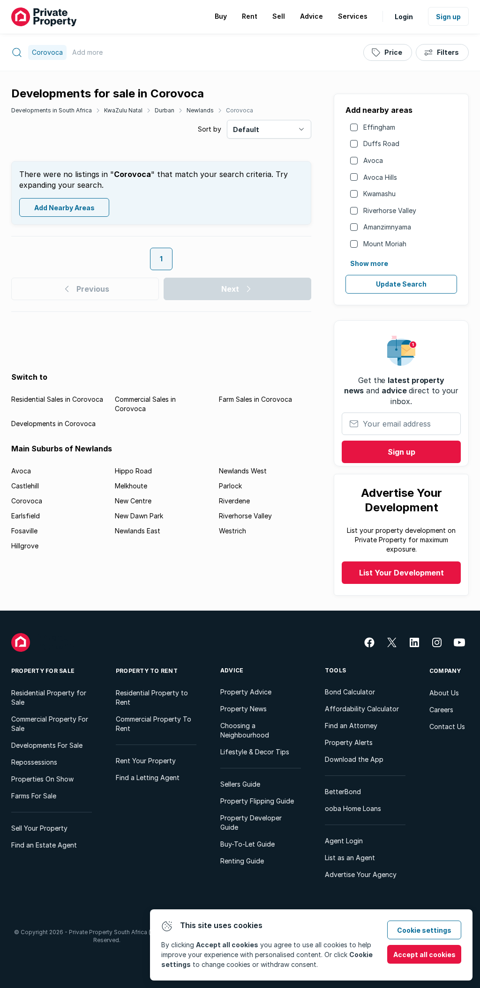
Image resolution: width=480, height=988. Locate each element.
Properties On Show (42, 779)
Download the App (354, 759)
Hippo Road (133, 471)
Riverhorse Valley (389, 210)
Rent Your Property (146, 761)
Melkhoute (131, 486)
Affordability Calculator (362, 709)
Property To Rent (147, 670)
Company (445, 670)
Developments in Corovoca (53, 424)
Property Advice (245, 692)
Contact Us (447, 726)
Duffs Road (381, 143)
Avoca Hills (380, 177)
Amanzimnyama (387, 227)
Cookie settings (424, 930)
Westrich (232, 531)
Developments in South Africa (51, 110)
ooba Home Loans (353, 808)
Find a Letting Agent (148, 778)
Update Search (401, 284)
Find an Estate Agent (44, 845)
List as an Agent (350, 858)
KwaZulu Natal (123, 110)
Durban (164, 110)
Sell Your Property (39, 828)
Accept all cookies (424, 955)
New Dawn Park (139, 516)
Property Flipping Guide (257, 801)
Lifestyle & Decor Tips (254, 752)
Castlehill (25, 486)
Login (404, 17)
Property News (243, 709)
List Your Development (401, 572)
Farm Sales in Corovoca (255, 399)
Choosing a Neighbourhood (244, 730)
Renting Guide (242, 861)
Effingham (379, 127)
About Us (444, 693)
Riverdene (234, 501)
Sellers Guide (240, 784)
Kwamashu (379, 194)
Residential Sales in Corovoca (57, 399)
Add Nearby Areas (64, 208)
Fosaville (24, 531)
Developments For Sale (46, 745)
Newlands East (137, 531)
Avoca (373, 160)
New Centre (133, 501)
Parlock (230, 486)
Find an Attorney (351, 726)
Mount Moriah (384, 244)
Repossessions (34, 762)
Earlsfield (25, 516)
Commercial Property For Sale (49, 723)
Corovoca (239, 110)
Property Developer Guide (251, 822)
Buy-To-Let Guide (247, 844)
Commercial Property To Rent (153, 723)
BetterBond (343, 792)
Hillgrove (24, 546)
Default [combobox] (246, 129)
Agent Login (344, 841)
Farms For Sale (33, 796)
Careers (441, 710)
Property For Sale (43, 670)
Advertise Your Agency (361, 874)
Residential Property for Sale (48, 697)
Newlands (200, 110)
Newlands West (243, 471)
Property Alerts (349, 742)
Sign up (448, 17)
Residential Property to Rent (152, 697)
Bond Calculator (350, 692)
